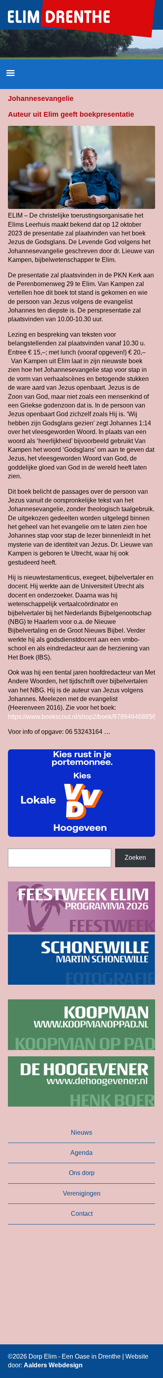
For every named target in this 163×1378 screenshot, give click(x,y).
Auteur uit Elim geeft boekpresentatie (71, 114)
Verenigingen (81, 1193)
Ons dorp (82, 1172)
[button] (81, 793)
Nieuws (81, 1132)
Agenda (81, 1152)
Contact (82, 1213)
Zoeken (135, 857)
